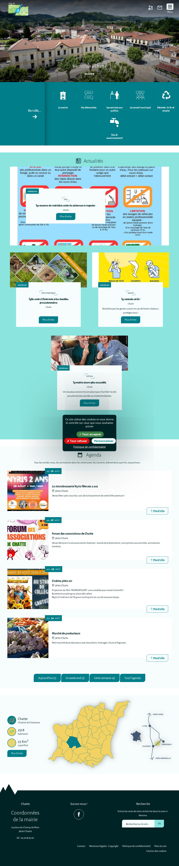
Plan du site (160, 846)
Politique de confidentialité (136, 846)
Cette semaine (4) (104, 678)
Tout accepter (91, 434)
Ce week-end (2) (75, 678)
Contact (81, 846)
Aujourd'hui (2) (47, 678)
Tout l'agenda (132, 678)
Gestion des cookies (156, 851)
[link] (159, 8)
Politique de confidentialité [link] (89, 446)
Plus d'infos (66, 216)
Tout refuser (78, 441)
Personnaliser (103, 441)
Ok (159, 823)
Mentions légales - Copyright (104, 846)
